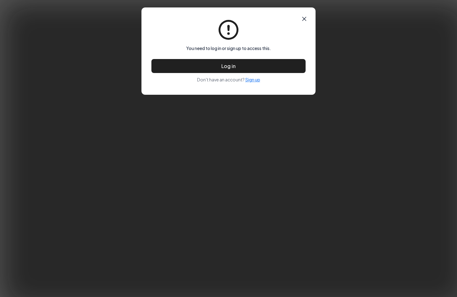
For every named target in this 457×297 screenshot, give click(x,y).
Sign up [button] (252, 79)
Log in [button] (228, 66)
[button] (304, 19)
